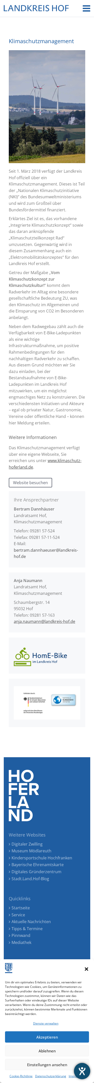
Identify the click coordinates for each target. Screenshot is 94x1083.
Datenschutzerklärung (50, 1076)
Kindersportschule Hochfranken (42, 858)
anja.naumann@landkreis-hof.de (44, 621)
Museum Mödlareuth (31, 851)
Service (18, 915)
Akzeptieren (47, 1037)
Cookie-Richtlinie (21, 1076)
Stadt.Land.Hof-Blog (30, 878)
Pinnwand (21, 935)
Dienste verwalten (45, 1023)
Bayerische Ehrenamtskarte (38, 864)
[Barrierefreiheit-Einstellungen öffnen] (82, 1071)
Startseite (21, 908)
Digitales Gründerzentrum (36, 871)
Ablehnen (47, 1050)
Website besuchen (30, 482)
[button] (86, 969)
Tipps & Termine (27, 928)
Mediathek (21, 942)
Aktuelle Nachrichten (31, 921)
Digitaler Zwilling (27, 844)
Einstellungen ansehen (47, 1064)
